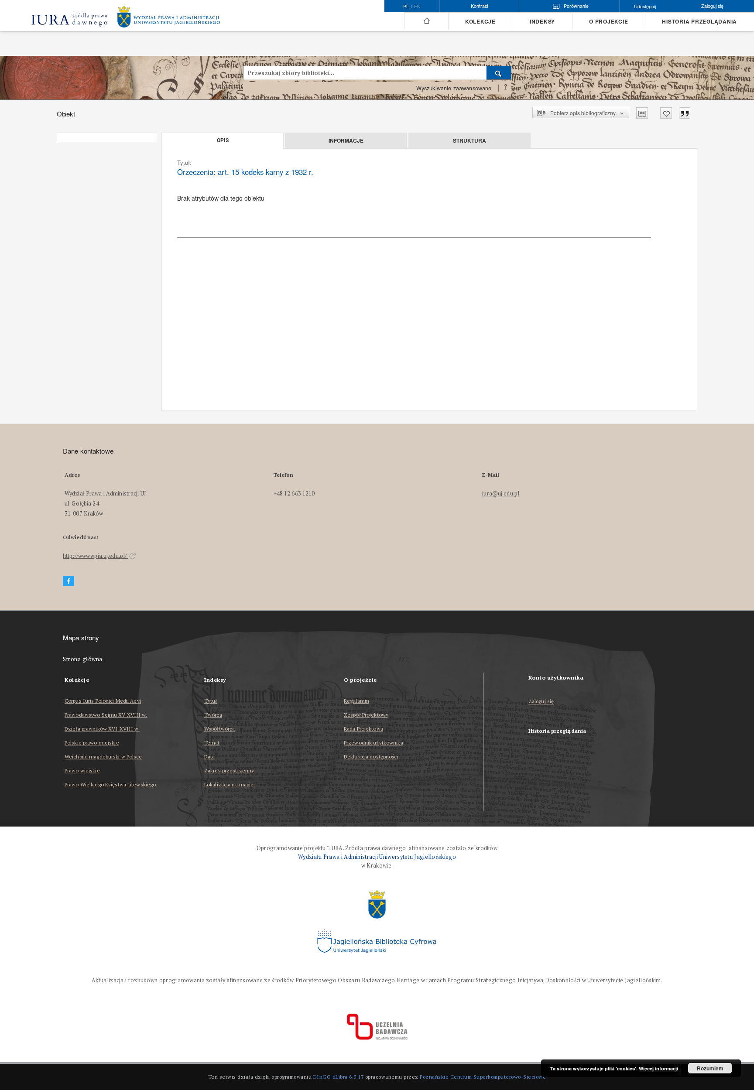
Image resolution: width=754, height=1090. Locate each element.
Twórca (213, 714)
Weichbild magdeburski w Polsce (103, 756)
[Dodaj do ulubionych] (666, 113)
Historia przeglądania (699, 21)
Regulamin (356, 700)
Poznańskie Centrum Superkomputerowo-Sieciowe (483, 1076)
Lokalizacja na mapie (229, 784)
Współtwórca (219, 728)
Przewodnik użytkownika (373, 742)
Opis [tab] (223, 140)
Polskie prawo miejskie (92, 742)
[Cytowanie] (684, 113)
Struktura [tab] (469, 140)
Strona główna (83, 659)
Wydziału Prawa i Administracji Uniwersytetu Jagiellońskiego (377, 857)
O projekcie (608, 21)
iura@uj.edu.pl (500, 493)
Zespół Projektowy (366, 714)
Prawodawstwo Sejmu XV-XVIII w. (106, 714)
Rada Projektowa (363, 728)
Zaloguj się (541, 701)
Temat (212, 742)
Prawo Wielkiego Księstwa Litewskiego (110, 784)
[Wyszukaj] (499, 73)
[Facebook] (68, 581)
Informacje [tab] (346, 140)
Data (209, 756)
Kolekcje (480, 21)
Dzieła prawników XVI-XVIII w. (102, 728)
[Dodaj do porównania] (642, 113)
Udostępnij (645, 6)
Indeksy (542, 21)
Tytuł (210, 700)
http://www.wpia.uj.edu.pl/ (95, 556)
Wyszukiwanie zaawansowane (454, 88)
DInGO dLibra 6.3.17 (338, 1076)
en (417, 6)
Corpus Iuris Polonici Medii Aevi (103, 700)
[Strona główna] (426, 21)
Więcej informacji (658, 1068)
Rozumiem (710, 1068)
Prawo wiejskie (82, 770)
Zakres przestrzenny (229, 770)
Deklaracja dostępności (371, 756)
